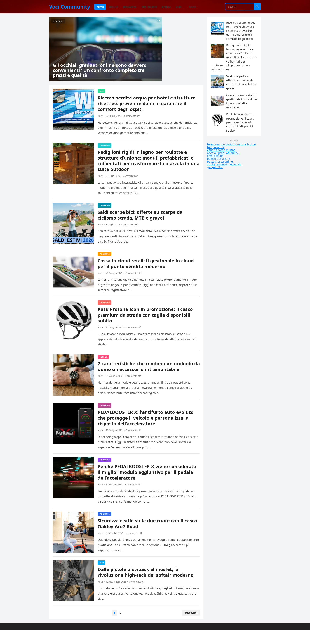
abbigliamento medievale (224, 164)
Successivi (191, 612)
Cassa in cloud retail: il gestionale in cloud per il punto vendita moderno (146, 264)
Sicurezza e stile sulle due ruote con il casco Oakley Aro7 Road (147, 524)
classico (103, 356)
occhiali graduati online (223, 153)
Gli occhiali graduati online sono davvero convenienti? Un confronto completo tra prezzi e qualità (100, 70)
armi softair (215, 156)
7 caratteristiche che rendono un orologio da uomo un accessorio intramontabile (149, 366)
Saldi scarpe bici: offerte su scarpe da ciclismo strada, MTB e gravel (140, 215)
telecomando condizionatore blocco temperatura (231, 145)
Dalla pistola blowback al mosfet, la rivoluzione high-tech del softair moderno (146, 572)
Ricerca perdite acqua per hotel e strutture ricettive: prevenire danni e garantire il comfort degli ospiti (146, 103)
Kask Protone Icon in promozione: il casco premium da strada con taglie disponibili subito (145, 315)
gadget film (215, 167)
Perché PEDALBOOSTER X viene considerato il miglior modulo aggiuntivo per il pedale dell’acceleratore (147, 472)
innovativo (58, 21)
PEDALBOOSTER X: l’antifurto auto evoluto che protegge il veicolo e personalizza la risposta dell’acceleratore (146, 418)
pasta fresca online (220, 161)
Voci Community (69, 6)
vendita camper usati (221, 150)
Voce (100, 115)
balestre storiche (218, 159)
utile (101, 90)
